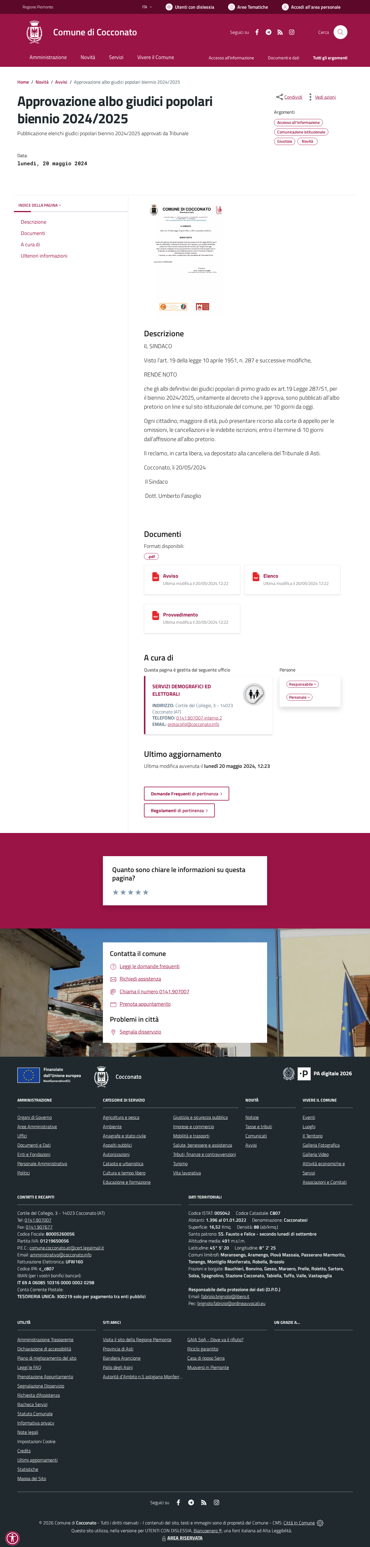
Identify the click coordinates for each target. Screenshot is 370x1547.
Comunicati (256, 1135)
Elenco (270, 576)
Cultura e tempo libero (124, 1172)
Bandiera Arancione (121, 1358)
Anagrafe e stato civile (124, 1135)
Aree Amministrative (37, 1126)
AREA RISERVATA (185, 1537)
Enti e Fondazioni (33, 1154)
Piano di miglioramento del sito (46, 1358)
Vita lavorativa (187, 1172)
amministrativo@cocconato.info (60, 1254)
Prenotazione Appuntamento (45, 1376)
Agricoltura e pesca (121, 1117)
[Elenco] (255, 576)
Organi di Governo (34, 1117)
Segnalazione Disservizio (40, 1385)
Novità (42, 81)
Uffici (22, 1135)
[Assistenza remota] (320, 1522)
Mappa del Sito (31, 1478)
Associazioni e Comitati (325, 1182)
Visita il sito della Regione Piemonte (137, 1339)
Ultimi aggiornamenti (37, 1459)
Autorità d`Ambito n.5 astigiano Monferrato (144, 1376)
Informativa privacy (35, 1422)
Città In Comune (299, 1522)
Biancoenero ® (208, 1530)
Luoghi (309, 1126)
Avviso (170, 576)
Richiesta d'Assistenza (38, 1395)
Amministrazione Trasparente (45, 1339)
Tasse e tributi (258, 1126)
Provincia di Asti (118, 1348)
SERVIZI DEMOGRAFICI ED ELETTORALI (181, 690)
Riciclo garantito (202, 1348)
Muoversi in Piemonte (208, 1367)
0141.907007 (38, 1219)
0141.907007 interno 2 (199, 717)
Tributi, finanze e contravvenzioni (204, 1154)
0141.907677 (39, 1226)
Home (23, 81)
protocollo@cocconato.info (193, 724)
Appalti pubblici (117, 1145)
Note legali (27, 1432)
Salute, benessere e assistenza (202, 1145)
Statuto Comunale (35, 1413)
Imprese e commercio (193, 1126)
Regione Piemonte (38, 7)
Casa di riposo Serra (206, 1358)
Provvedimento (180, 615)
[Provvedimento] (155, 615)
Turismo (180, 1163)
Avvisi (61, 81)
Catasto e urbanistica (123, 1163)
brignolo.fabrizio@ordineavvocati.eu (231, 1303)
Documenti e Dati (34, 1145)
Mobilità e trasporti (191, 1135)
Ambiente (112, 1126)
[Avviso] (155, 576)
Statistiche (27, 1469)
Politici (23, 1172)
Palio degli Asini (118, 1367)
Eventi (309, 1117)
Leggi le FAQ (29, 1367)
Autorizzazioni (116, 1154)
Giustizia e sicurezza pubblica (200, 1117)
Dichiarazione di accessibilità (44, 1348)
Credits (24, 1450)
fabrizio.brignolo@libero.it (225, 1296)
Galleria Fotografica (321, 1145)
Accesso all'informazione (231, 57)
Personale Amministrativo (42, 1163)
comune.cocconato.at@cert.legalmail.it (66, 1247)
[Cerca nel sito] (340, 32)
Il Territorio (313, 1135)
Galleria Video (316, 1154)
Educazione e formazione (127, 1182)
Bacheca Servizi (32, 1404)
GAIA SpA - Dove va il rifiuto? (215, 1339)
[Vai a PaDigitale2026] (317, 1073)
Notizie (252, 1117)
